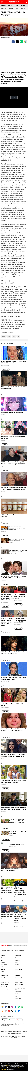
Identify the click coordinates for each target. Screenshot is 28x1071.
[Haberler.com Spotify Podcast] (22, 1007)
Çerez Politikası (19, 982)
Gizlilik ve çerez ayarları (6, 1036)
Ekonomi (11, 8)
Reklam (8, 950)
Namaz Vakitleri (5, 980)
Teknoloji (17, 960)
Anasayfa (3, 8)
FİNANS (3, 6)
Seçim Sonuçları (5, 982)
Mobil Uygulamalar (19, 994)
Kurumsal (17, 975)
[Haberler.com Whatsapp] (19, 1007)
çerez (7, 1065)
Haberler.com (4, 975)
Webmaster (18, 991)
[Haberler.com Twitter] (9, 1007)
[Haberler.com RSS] (2, 1011)
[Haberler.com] (6, 945)
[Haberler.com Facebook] (6, 1007)
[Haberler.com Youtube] (9, 1011)
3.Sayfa (3, 969)
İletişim (12, 950)
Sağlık (16, 958)
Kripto (2, 967)
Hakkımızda (3, 950)
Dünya (2, 971)
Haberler (3, 955)
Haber (8, 1033)
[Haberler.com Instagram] (12, 1007)
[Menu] (2, 2)
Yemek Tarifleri (4, 989)
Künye (16, 950)
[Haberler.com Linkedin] (15, 1007)
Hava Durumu (4, 977)
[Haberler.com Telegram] (15, 1011)
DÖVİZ (10, 6)
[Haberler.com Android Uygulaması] (12, 1019)
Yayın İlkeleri (21, 950)
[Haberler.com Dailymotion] (19, 1011)
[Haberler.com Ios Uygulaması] (4, 1019)
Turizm (17, 964)
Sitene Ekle (18, 998)
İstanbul (3, 336)
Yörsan (13, 336)
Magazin (3, 962)
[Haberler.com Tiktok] (12, 1011)
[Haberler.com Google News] (2, 1007)
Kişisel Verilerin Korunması (19, 985)
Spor (2, 960)
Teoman (8, 336)
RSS (16, 996)
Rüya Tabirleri (4, 986)
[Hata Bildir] (14, 1036)
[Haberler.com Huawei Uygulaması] (19, 1019)
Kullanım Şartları (19, 977)
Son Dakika (4, 964)
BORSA (23, 6)
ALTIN (16, 6)
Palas (18, 336)
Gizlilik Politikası (19, 980)
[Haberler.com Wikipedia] (6, 1011)
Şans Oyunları (4, 984)
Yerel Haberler (18, 969)
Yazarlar (17, 967)
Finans (16, 962)
